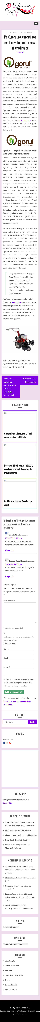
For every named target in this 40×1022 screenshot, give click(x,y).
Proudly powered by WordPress (13, 1011)
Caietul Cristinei (12, 966)
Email (7, 658)
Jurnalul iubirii (11, 985)
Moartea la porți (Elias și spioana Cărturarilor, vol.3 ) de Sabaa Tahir (20, 897)
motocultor (16, 302)
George (8, 886)
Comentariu (9, 601)
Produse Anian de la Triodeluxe (18, 830)
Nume (7, 649)
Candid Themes (19, 1014)
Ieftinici (8, 970)
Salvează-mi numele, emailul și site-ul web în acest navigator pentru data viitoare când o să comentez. (19, 682)
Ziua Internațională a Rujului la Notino (21, 835)
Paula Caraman (26, 33)
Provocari (20, 52)
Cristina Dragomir (12, 905)
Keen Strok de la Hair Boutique (17, 840)
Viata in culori (11, 990)
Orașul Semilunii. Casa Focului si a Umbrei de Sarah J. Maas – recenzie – (20, 870)
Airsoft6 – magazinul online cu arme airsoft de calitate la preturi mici (10, 387)
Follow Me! (7, 803)
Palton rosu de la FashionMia (29, 380)
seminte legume (24, 120)
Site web (7, 667)
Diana (7, 980)
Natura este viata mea (14, 975)
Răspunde (9, 550)
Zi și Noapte (10, 961)
